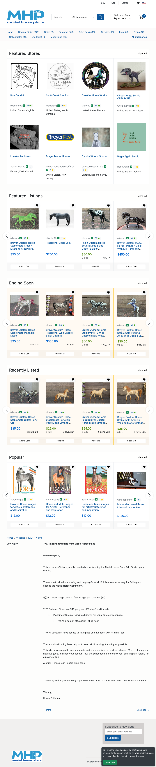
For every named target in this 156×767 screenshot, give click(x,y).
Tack (124, 32)
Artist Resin (87, 32)
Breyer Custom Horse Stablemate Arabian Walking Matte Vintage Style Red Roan (130, 421)
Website (20, 537)
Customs (66, 32)
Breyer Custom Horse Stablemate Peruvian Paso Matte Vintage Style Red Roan (58, 421)
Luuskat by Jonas (20, 156)
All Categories (139, 36)
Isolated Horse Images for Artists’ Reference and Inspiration (23, 507)
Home (10, 32)
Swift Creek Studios (57, 95)
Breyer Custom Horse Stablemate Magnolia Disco (22, 332)
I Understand (109, 762)
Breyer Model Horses (58, 156)
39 (96, 106)
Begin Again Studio (128, 156)
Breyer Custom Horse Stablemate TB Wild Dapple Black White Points (94, 334)
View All (142, 53)
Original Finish (28, 32)
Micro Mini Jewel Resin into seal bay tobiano (130, 506)
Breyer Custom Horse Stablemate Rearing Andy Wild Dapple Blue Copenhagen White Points (130, 335)
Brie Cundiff (17, 95)
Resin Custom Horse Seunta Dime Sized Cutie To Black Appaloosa (93, 247)
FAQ (30, 537)
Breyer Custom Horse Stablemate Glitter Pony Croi (23, 419)
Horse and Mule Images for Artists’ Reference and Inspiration (59, 507)
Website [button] (13, 544)
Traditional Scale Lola (58, 242)
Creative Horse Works (94, 95)
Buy (103, 2)
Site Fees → (143, 709)
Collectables (18, 36)
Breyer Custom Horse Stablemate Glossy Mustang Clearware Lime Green (22, 247)
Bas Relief (39, 36)
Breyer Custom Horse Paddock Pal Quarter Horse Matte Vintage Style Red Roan (94, 421)
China (49, 32)
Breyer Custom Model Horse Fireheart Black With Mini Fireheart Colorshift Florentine (129, 247)
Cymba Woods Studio (94, 156)
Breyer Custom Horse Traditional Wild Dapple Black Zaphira (59, 332)
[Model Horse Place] (26, 16)
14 (28, 106)
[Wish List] (138, 3)
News (39, 537)
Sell (113, 2)
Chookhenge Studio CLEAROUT (128, 97)
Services (107, 32)
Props (138, 32)
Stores (125, 2)
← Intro (47, 709)
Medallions (58, 36)
